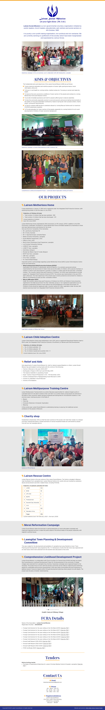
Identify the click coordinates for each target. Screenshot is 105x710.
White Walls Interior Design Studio (94, 708)
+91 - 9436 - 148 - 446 (52, 690)
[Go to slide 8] (56, 609)
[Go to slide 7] (55, 609)
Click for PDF (65, 628)
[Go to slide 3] (49, 609)
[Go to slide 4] (51, 609)
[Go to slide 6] (53, 609)
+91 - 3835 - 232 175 (52, 688)
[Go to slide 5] (52, 609)
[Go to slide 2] (48, 609)
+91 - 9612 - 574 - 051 (52, 691)
